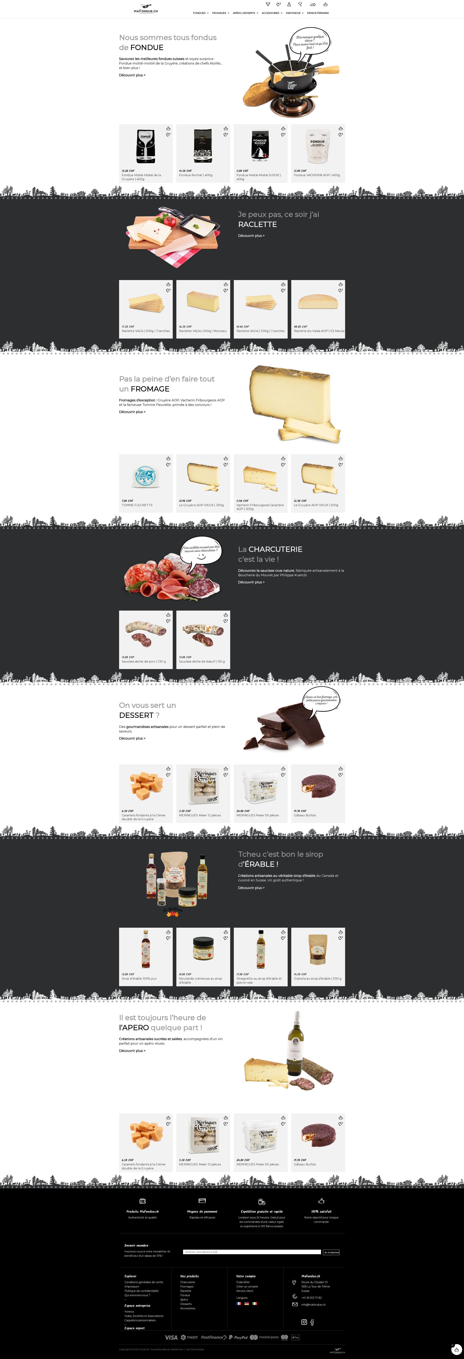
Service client (244, 1291)
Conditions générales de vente (144, 1282)
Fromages (186, 1286)
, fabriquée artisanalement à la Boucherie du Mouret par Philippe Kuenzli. (291, 573)
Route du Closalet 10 (314, 1282)
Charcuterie (187, 1282)
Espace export (135, 1328)
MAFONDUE (293, 13)
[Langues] (312, 5)
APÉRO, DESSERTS (244, 13)
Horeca (129, 1311)
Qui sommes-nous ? (137, 1295)
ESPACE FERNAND (318, 13)
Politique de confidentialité (142, 1291)
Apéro (184, 1299)
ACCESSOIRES (270, 13)
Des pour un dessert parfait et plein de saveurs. (172, 729)
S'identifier (243, 1282)
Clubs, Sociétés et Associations (144, 1316)
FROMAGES (219, 13)
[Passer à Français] (239, 1303)
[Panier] (325, 4)
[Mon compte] (288, 4)
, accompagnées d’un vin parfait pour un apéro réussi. (171, 1041)
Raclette (185, 1291)
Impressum (132, 1286)
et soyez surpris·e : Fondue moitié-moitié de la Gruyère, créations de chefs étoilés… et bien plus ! (171, 63)
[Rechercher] (299, 4)
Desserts (186, 1304)
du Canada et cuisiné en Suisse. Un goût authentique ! (288, 878)
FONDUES (199, 13)
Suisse (305, 1291)
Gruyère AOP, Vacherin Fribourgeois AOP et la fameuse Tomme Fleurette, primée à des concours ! (172, 402)
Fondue (185, 1295)
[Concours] (267, 4)
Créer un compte (247, 1286)
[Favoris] (278, 5)
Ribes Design (197, 1349)
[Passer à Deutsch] (247, 1303)
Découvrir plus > (132, 75)
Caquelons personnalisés (140, 1320)
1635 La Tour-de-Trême (315, 1286)
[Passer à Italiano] (255, 1303)
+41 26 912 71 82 (311, 1297)
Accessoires (187, 1308)
